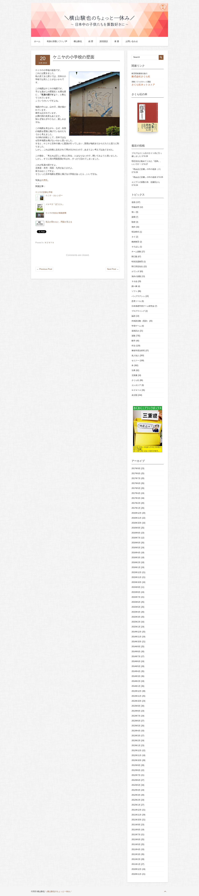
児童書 (134, 375)
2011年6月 (136, 839)
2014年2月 (136, 681)
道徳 (133, 202)
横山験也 (78, 41)
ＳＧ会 (134, 281)
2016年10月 (136, 523)
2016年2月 (136, 562)
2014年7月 (136, 656)
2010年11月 (136, 874)
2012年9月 (136, 765)
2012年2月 (136, 800)
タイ (133, 237)
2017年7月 (136, 478)
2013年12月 (136, 691)
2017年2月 (136, 503)
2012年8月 (136, 770)
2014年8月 (136, 651)
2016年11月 (136, 518)
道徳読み (135, 331)
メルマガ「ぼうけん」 (55, 204)
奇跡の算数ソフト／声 (57, 41)
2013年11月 (136, 696)
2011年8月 (136, 829)
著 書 (116, 41)
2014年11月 (136, 637)
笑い (133, 212)
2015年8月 (136, 592)
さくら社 (135, 380)
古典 (133, 370)
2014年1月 (136, 686)
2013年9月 (136, 706)
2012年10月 (136, 760)
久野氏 (45, 180)
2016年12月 (136, 513)
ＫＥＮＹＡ (49, 243)
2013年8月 (136, 711)
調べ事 (134, 286)
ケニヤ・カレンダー (54, 196)
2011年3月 (136, 854)
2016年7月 (136, 538)
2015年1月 (136, 627)
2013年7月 (136, 716)
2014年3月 (136, 676)
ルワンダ (135, 271)
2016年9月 (136, 528)
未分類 (134, 395)
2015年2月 (136, 622)
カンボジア (136, 385)
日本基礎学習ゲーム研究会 (143, 306)
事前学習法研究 (138, 350)
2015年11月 (136, 577)
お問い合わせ (132, 41)
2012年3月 (136, 795)
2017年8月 (136, 473)
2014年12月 (136, 632)
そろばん (135, 247)
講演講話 (104, 41)
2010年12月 (136, 869)
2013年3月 (136, 735)
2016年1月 (136, 567)
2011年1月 (136, 864)
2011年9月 (136, 825)
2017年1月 (136, 508)
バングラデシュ (138, 296)
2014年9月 (136, 646)
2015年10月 (136, 582)
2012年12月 (136, 750)
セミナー (135, 360)
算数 (133, 336)
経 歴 (90, 41)
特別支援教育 (137, 261)
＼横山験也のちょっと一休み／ (58, 891)
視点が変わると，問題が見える (59, 222)
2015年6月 (136, 602)
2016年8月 (136, 533)
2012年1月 (136, 805)
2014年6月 (136, 661)
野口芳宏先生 (137, 266)
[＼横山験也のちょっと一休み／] (99, 36)
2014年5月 (136, 666)
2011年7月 (136, 834)
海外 (133, 227)
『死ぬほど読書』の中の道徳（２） (147, 169)
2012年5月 (136, 785)
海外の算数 (136, 276)
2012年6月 (136, 780)
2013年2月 (136, 740)
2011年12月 (136, 810)
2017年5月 (136, 488)
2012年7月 (136, 775)
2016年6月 (136, 543)
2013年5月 (136, 726)
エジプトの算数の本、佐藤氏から (146, 182)
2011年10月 (136, 820)
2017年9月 (136, 468)
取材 (133, 222)
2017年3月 (136, 498)
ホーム (37, 41)
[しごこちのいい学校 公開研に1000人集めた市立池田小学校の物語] (147, 119)
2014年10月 (136, 641)
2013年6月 (136, 721)
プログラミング (138, 311)
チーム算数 (136, 252)
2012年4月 (136, 790)
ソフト (134, 291)
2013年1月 (136, 745)
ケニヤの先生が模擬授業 (56, 213)
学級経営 (135, 207)
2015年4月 (136, 612)
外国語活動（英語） (140, 321)
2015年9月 (136, 587)
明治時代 (135, 232)
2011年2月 (136, 859)
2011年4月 (136, 849)
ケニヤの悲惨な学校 (43, 192)
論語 (133, 316)
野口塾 (134, 257)
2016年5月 (136, 548)
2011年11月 (136, 815)
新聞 (133, 217)
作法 (133, 346)
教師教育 (135, 242)
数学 (133, 341)
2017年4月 (136, 493)
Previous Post (44, 269)
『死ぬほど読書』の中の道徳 (144, 177)
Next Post (113, 269)
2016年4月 (136, 552)
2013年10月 (136, 701)
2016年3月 (136, 557)
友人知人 (135, 355)
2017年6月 (136, 483)
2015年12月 (136, 572)
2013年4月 (136, 731)
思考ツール (136, 301)
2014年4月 (136, 671)
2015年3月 (136, 617)
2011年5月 (136, 844)
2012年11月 (136, 755)
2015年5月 (136, 607)
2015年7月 (136, 597)
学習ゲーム (136, 326)
